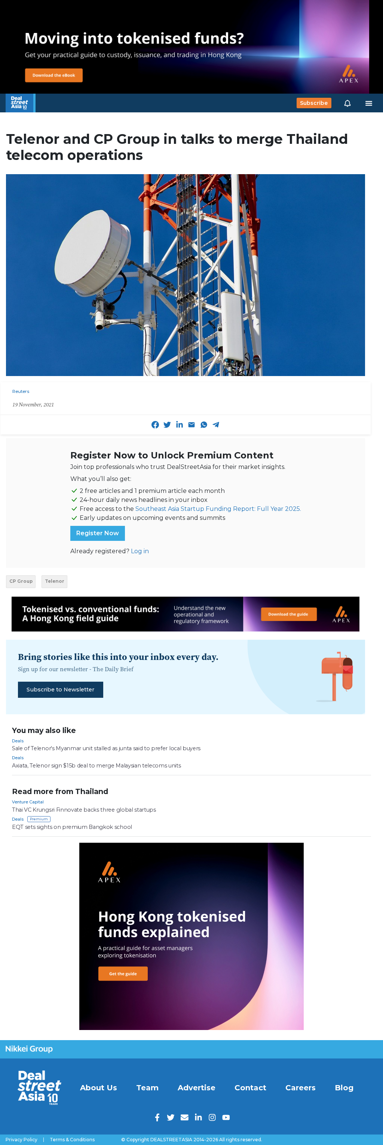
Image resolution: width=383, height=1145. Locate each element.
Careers (300, 1087)
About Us (98, 1087)
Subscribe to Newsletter (60, 689)
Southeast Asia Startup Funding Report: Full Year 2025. (218, 508)
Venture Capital (28, 802)
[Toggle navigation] (369, 103)
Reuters (20, 391)
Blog (344, 1087)
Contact (250, 1087)
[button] (347, 103)
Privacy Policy (21, 1140)
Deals (18, 740)
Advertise (196, 1087)
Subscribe (314, 103)
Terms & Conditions (72, 1140)
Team (147, 1087)
